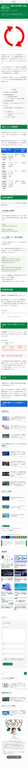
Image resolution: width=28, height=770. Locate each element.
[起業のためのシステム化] (14, 1)
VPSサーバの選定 (11, 117)
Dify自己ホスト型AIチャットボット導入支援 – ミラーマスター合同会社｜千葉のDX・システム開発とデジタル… (18, 453)
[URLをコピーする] (25, 537)
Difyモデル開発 (5, 10)
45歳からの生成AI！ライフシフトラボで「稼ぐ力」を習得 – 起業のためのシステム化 (18, 427)
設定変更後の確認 (9, 100)
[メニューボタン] (1, 1)
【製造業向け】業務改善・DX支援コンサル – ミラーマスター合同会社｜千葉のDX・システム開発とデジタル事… (18, 463)
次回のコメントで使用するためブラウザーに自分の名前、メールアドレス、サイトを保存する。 (14, 659)
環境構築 (10, 530)
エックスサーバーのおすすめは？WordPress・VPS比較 (17, 507)
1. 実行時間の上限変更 (12, 96)
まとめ (6, 105)
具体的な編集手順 (9, 94)
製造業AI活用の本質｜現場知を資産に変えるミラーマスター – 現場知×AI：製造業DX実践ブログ (18, 483)
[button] (3, 537)
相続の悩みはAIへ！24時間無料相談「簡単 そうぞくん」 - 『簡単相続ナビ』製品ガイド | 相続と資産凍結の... (18, 713)
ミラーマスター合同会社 (14, 757)
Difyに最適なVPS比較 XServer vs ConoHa (17, 498)
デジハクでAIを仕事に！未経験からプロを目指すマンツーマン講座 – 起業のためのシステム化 (17, 436)
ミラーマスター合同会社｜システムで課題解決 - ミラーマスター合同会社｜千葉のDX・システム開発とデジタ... (17, 685)
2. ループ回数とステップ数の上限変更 (15, 98)
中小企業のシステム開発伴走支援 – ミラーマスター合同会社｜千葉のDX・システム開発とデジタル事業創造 (17, 474)
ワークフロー (4, 530)
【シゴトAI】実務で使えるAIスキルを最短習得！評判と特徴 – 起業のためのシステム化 (18, 418)
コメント (5, 627)
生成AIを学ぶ (10, 111)
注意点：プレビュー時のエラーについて (14, 103)
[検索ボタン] (26, 1)
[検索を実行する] (25, 673)
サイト (4, 654)
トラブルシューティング (16, 528)
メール (4, 649)
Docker (8, 528)
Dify (4, 528)
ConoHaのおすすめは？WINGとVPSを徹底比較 (17, 515)
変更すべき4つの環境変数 (11, 92)
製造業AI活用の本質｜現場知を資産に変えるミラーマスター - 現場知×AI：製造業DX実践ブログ (17, 699)
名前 (4, 644)
